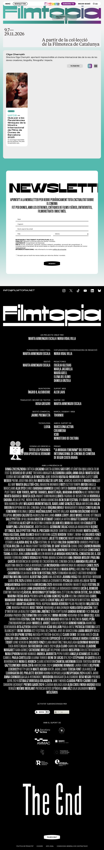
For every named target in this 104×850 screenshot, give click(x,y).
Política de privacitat (25, 846)
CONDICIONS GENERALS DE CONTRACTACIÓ (72, 846)
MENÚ (7, 4)
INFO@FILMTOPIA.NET (19, 290)
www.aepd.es (20, 248)
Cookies (40, 846)
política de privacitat (59, 249)
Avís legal (50, 846)
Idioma (57, 234)
